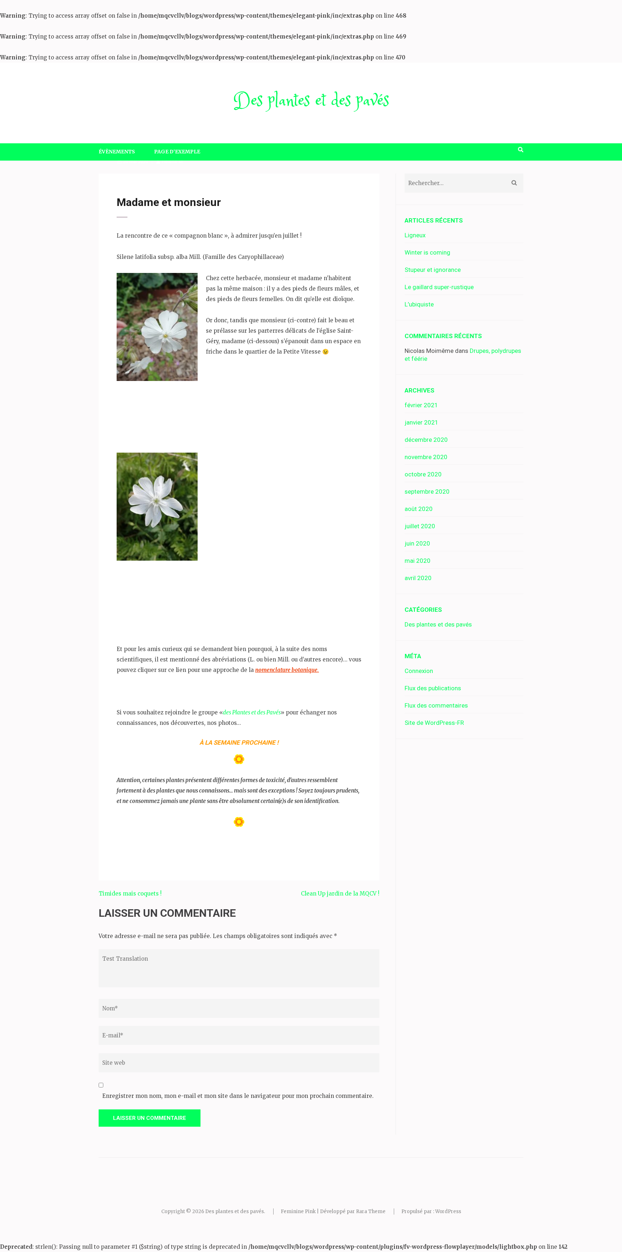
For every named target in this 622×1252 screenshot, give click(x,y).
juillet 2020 (420, 526)
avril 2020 (418, 578)
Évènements (117, 151)
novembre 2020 (426, 457)
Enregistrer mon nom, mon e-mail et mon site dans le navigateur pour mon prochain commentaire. (238, 1095)
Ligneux (415, 235)
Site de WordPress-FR (434, 722)
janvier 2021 (421, 422)
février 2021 (421, 405)
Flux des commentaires (436, 705)
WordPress (448, 1211)
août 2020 (419, 508)
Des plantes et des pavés (311, 101)
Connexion (419, 670)
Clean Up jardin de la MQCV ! (340, 893)
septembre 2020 (427, 491)
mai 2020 (418, 560)
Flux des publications (433, 688)
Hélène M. (173, 161)
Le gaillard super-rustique (439, 287)
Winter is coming (427, 252)
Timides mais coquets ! (130, 893)
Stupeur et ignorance (433, 269)
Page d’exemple (177, 151)
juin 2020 (417, 543)
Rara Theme (371, 1211)
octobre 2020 (423, 474)
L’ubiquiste (419, 304)
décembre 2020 (426, 439)
